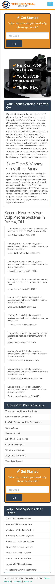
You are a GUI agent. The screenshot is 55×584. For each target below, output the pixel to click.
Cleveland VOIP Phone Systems (20, 535)
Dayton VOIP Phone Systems (19, 547)
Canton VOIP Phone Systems (19, 524)
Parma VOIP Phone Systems (18, 558)
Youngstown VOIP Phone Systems (21, 569)
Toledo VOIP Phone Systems (19, 564)
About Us (28, 581)
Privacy (7, 581)
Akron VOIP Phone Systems (18, 518)
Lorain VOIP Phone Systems (18, 552)
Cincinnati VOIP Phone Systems (20, 530)
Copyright (17, 581)
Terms (46, 578)
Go (14, 43)
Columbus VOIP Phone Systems (20, 541)
